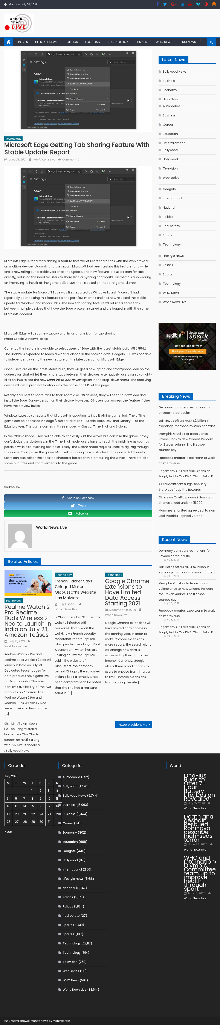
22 (33, 814)
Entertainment (174, 143)
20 (17, 814)
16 (41, 806)
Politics (71, 42)
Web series (171, 178)
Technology (118, 42)
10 (49, 798)
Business (142, 42)
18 (57, 806)
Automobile (171, 106)
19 (8, 814)
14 (24, 806)
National (169, 207)
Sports (22, 42)
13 (16, 806)
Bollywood (170, 150)
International (172, 198)
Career (168, 124)
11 (57, 798)
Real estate (171, 226)
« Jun (8, 831)
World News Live (44, 159)
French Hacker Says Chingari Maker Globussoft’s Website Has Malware (75, 589)
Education (170, 134)
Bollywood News (174, 71)
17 (49, 806)
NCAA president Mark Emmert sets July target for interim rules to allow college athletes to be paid (135, 725)
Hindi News (188, 42)
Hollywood (170, 159)
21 (24, 814)
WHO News (164, 42)
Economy (93, 42)
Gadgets (169, 189)
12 (8, 806)
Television (170, 168)
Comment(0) (71, 159)
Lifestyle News (46, 42)
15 (32, 806)
